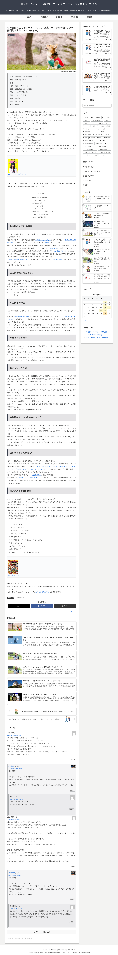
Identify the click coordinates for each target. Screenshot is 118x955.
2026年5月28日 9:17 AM (14, 735)
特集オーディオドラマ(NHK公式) (97, 337)
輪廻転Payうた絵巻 (22, 316)
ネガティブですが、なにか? (18, 174)
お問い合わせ (71, 949)
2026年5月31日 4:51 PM (16, 799)
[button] (65, 606)
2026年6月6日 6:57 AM (13, 819)
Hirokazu (11, 766)
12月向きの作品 (37, 203)
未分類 (85, 185)
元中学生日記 (57, 259)
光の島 (47, 243)
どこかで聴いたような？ (40, 200)
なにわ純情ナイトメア (59, 251)
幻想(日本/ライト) (21, 597)
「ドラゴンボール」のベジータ (46, 466)
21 (101, 311)
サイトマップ (62, 949)
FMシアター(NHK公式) (94, 335)
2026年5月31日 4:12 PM (15, 768)
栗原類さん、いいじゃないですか (42, 211)
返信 (74, 759)
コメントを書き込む (42, 932)
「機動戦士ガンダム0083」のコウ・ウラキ (30, 469)
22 (105, 311)
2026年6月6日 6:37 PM (14, 875)
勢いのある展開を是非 (39, 217)
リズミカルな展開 (37, 206)
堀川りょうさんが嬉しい (40, 214)
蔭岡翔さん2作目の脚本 (39, 197)
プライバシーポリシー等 (50, 949)
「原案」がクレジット (43, 240)
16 (109, 308)
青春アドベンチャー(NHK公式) (96, 332)
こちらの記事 (52, 248)
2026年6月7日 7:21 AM (16, 908)
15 (105, 308)
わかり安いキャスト (38, 209)
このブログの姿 (88, 176)
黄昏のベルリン (34, 478)
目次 (39, 194)
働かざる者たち (13, 575)
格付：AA (11, 597)
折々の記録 (87, 180)
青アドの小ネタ (88, 167)
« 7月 (84, 321)
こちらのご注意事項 (42, 592)
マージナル (21, 478)
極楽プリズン (36, 475)
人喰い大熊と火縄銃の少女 (18, 259)
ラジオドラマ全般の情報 (91, 171)
